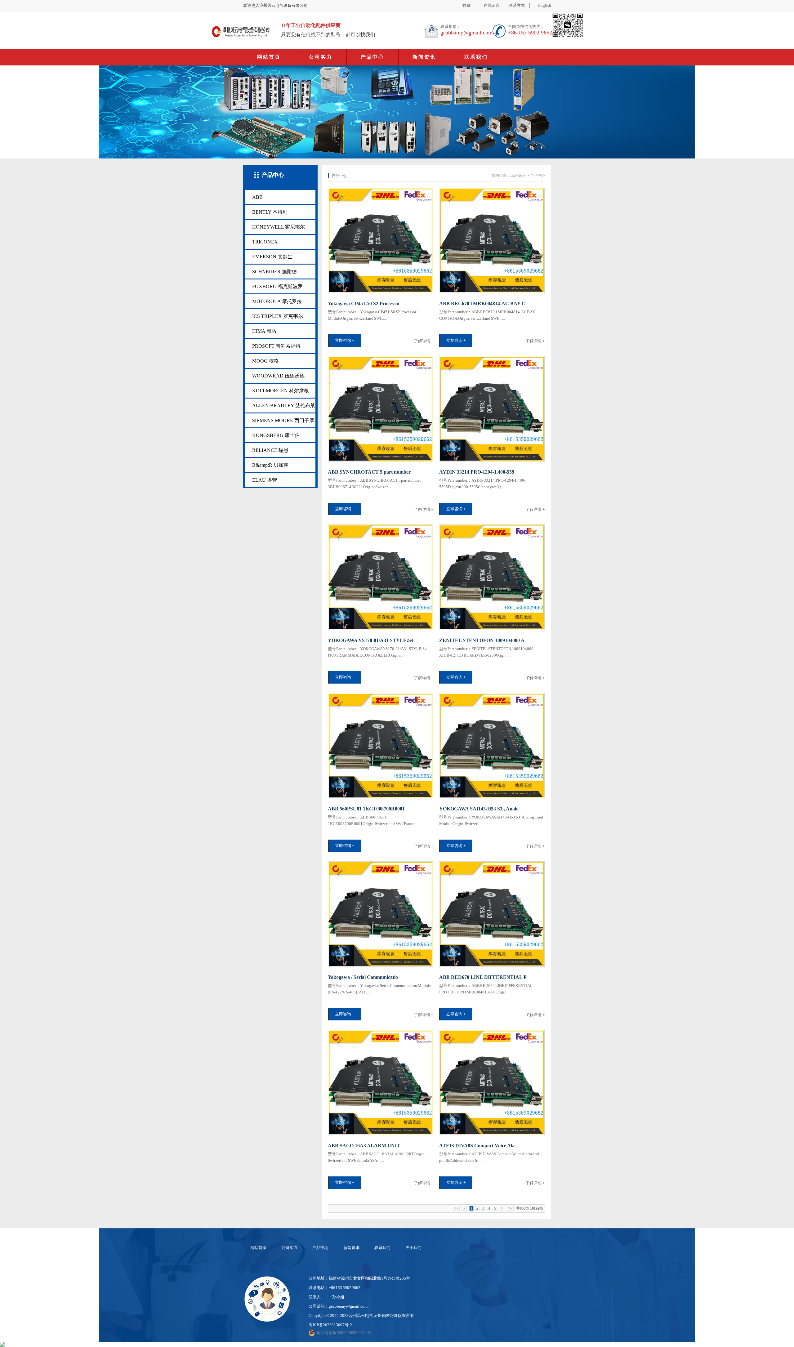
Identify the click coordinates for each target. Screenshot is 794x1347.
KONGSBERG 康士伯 (276, 435)
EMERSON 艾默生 (272, 256)
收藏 (466, 5)
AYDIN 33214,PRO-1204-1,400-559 (476, 472)
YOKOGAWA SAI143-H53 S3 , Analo (479, 808)
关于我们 (413, 1247)
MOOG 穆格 (265, 361)
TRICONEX (265, 241)
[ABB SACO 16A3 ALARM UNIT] (380, 1082)
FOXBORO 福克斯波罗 (277, 286)
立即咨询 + (344, 340)
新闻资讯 (424, 57)
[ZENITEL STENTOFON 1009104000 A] (492, 577)
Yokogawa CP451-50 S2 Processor (364, 303)
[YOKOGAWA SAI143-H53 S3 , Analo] (492, 745)
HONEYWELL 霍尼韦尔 (278, 227)
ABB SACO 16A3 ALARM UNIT (364, 1145)
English (544, 5)
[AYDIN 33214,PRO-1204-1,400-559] (492, 409)
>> (510, 1208)
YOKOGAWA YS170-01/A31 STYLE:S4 (370, 640)
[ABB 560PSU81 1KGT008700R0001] (380, 745)
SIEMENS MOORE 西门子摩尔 (283, 422)
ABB (257, 197)
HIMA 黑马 (264, 331)
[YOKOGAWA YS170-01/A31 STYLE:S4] (380, 577)
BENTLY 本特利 (270, 212)
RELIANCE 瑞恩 (270, 450)
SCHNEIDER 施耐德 (274, 271)
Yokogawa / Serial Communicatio (363, 977)
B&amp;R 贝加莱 (270, 465)
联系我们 (476, 57)
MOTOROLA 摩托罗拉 (277, 301)
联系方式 (517, 5)
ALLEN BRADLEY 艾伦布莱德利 (283, 408)
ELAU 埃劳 (264, 480)
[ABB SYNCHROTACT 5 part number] (380, 409)
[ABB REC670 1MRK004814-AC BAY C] (492, 240)
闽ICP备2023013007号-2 (330, 1324)
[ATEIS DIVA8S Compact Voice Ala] (492, 1082)
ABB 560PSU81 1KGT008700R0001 (366, 808)
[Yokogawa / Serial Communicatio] (380, 914)
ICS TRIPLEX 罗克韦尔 (277, 316)
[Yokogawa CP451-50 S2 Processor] (380, 240)
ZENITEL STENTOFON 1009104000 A (481, 640)
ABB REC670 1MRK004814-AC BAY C (482, 303)
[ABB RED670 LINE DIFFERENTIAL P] (492, 914)
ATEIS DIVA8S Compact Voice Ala (477, 1145)
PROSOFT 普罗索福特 (276, 346)
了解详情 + (423, 341)
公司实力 (320, 57)
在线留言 (492, 5)
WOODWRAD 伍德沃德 (278, 375)
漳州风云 (518, 175)
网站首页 (269, 57)
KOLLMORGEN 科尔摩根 (280, 390)
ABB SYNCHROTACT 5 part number (369, 472)
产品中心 (372, 57)
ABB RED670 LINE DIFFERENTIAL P (483, 977)
